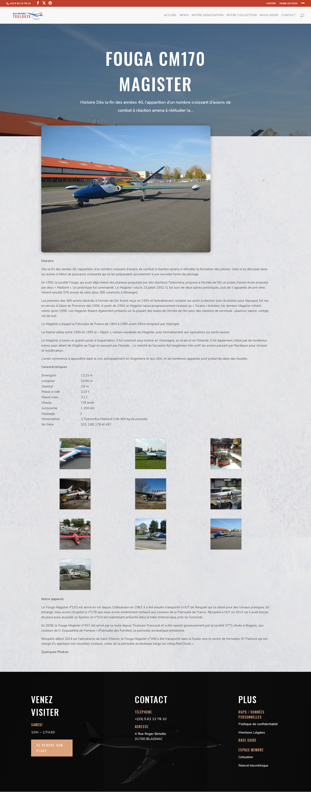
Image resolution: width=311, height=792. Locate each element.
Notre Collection (241, 15)
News (184, 15)
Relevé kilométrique (253, 765)
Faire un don (288, 3)
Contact (288, 15)
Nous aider (269, 15)
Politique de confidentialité (258, 724)
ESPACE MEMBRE (251, 749)
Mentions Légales (251, 732)
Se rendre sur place (49, 748)
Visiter (271, 3)
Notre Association (207, 15)
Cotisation (245, 757)
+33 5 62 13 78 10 (19, 3)
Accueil (170, 15)
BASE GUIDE (247, 740)
